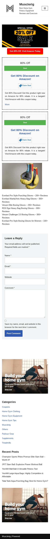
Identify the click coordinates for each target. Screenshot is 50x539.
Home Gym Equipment (12, 416)
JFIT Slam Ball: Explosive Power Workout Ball (22, 464)
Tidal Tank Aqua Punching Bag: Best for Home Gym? (25, 481)
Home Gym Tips (9, 420)
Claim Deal (26, 86)
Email (8, 266)
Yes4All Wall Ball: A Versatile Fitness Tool (19, 469)
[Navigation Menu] (45, 8)
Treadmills (6, 443)
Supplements (7, 438)
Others (5, 429)
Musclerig (6, 425)
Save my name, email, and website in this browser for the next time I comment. (23, 325)
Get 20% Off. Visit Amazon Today (25, 51)
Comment (10, 288)
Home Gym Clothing (11, 411)
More (7, 104)
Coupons (6, 407)
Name (8, 255)
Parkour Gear (8, 434)
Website (8, 277)
